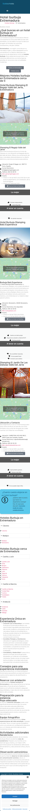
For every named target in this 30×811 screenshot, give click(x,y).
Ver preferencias (15, 805)
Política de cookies (7, 809)
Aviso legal (24, 809)
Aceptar (15, 796)
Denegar (15, 801)
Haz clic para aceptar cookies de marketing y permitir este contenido (15, 133)
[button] (27, 777)
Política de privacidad (17, 809)
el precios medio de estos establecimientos (19, 508)
